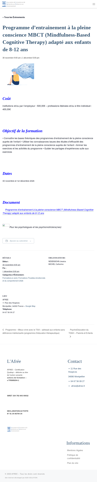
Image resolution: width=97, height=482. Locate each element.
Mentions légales (75, 450)
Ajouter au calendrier (19, 240)
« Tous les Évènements (14, 17)
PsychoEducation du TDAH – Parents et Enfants (81, 331)
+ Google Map (29, 306)
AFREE (14, 474)
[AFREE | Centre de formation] (14, 3)
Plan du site (72, 463)
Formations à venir (10, 278)
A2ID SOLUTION (31, 477)
